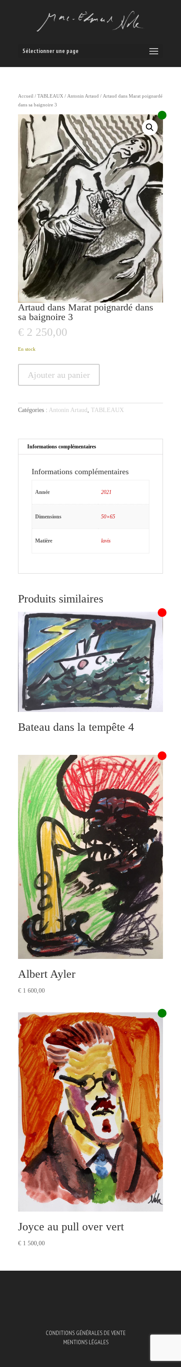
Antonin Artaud (83, 96)
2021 (106, 492)
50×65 (108, 517)
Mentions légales (86, 1342)
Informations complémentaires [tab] (61, 447)
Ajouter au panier (59, 375)
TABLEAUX (50, 96)
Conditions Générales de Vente (86, 1333)
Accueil (25, 96)
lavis (106, 541)
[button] (150, 127)
